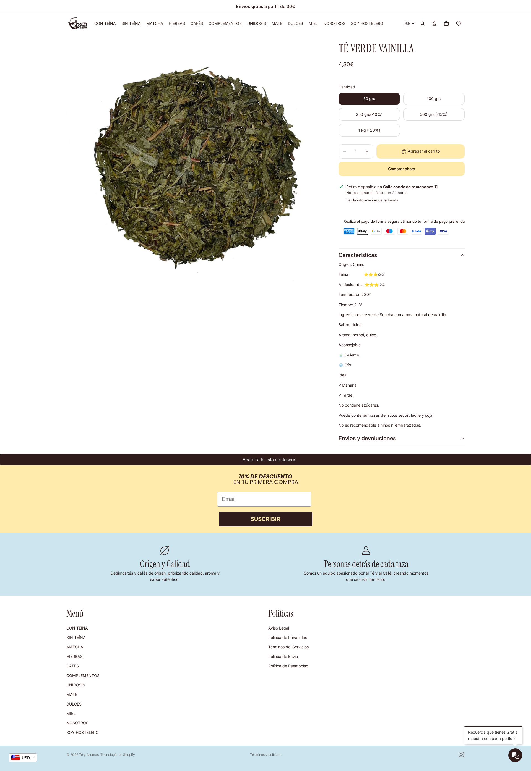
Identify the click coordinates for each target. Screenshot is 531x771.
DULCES (74, 704)
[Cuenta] (434, 23)
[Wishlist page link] (458, 23)
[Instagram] (461, 754)
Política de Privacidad (288, 637)
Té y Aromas (89, 754)
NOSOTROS (77, 723)
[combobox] (23, 757)
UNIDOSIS (75, 685)
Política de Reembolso (288, 666)
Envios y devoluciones (367, 438)
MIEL (71, 713)
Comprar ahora (401, 168)
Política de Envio (283, 656)
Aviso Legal (278, 628)
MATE (71, 694)
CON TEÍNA (77, 628)
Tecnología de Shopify (117, 754)
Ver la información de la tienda (372, 200)
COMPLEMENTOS (83, 675)
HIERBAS (74, 656)
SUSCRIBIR (265, 519)
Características (358, 255)
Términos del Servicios (288, 647)
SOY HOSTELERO (82, 732)
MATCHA (74, 647)
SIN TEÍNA (76, 637)
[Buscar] (423, 23)
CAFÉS (72, 666)
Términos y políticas (265, 754)
